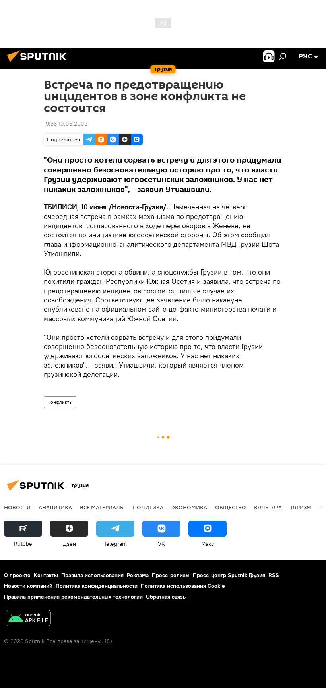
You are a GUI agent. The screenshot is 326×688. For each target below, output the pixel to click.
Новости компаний (28, 585)
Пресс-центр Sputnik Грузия (229, 575)
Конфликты (60, 402)
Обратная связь (166, 596)
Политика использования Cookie (183, 585)
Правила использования (92, 575)
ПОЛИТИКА (148, 507)
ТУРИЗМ (300, 507)
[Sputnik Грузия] (39, 63)
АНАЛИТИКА (55, 507)
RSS (273, 575)
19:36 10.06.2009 (65, 123)
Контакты (46, 575)
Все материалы (102, 507)
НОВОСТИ (17, 507)
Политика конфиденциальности (97, 585)
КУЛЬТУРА (268, 507)
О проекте (17, 575)
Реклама (138, 575)
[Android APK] (28, 619)
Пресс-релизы (171, 575)
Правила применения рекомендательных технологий (73, 596)
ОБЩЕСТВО (230, 507)
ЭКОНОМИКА (189, 507)
